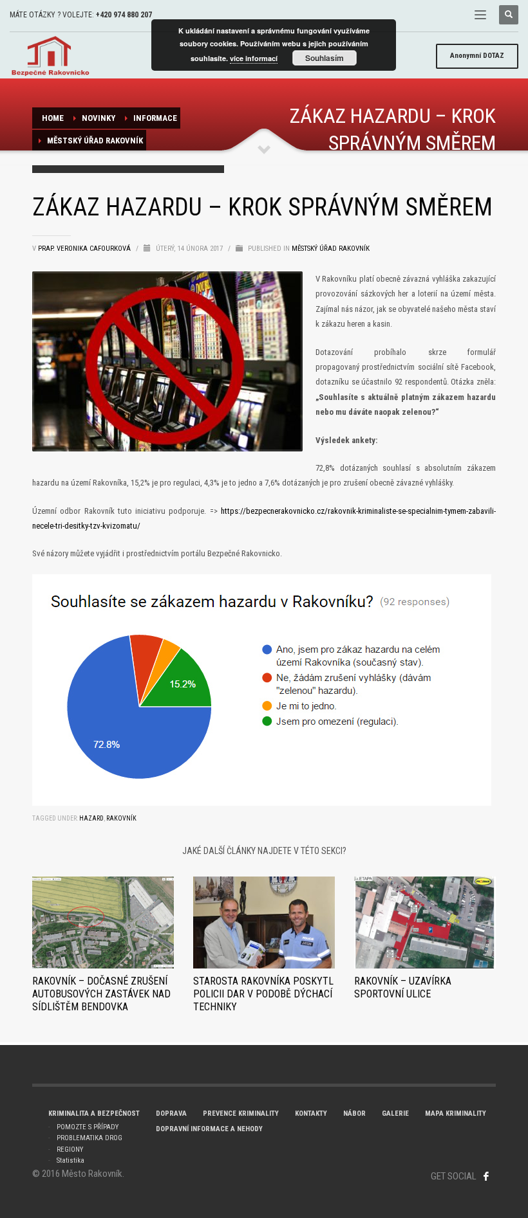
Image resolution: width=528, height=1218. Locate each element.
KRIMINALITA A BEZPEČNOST (94, 1113)
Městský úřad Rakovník (95, 140)
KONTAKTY (311, 1113)
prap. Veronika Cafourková (85, 248)
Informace (155, 118)
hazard (91, 818)
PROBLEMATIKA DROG (89, 1138)
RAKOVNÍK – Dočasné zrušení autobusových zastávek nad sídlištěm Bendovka (101, 994)
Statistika (70, 1160)
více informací (254, 58)
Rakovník (121, 818)
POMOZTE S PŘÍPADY (87, 1127)
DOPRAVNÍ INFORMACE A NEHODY (209, 1129)
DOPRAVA (171, 1113)
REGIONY (70, 1149)
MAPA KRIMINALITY (455, 1113)
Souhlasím (324, 58)
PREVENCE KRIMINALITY (241, 1113)
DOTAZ (477, 55)
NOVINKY (98, 118)
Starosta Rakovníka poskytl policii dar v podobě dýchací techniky (263, 994)
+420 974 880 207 (124, 14)
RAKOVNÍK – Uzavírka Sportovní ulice (402, 987)
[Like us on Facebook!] (486, 1176)
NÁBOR (354, 1113)
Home (53, 118)
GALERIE (395, 1113)
